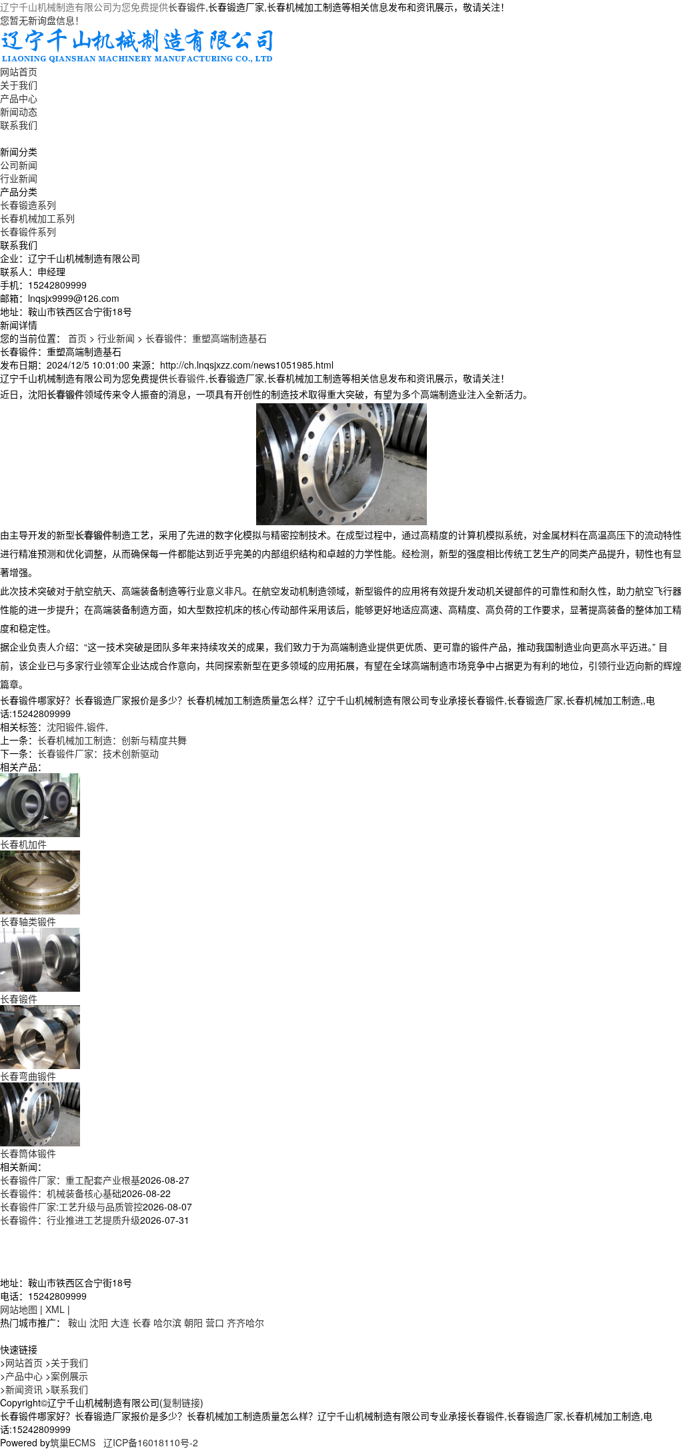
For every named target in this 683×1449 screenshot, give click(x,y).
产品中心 (18, 98)
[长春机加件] (40, 803)
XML (55, 1309)
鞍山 (77, 1322)
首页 (77, 338)
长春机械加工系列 (37, 218)
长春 (141, 1322)
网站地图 (18, 1309)
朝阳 (193, 1322)
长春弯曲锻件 (28, 1075)
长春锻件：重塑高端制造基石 (206, 338)
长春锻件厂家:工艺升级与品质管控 (71, 1206)
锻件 (96, 726)
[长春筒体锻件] (40, 1113)
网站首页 (18, 71)
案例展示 (69, 1375)
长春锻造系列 (28, 204)
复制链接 (181, 1402)
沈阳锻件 (65, 726)
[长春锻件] (40, 958)
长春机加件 (23, 843)
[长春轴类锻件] (40, 881)
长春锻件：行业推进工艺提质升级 (70, 1219)
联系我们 (18, 124)
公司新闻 (18, 164)
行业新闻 (18, 178)
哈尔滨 (167, 1322)
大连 (120, 1322)
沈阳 (98, 1322)
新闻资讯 (24, 1389)
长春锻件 (186, 6)
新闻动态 (18, 111)
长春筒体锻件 (28, 1153)
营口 (214, 1322)
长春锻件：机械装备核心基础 (60, 1193)
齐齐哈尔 (245, 1322)
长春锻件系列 (28, 231)
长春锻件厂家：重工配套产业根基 (70, 1179)
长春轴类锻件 (28, 921)
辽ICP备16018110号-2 (150, 1442)
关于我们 (18, 84)
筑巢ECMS (72, 1442)
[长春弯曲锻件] (40, 1035)
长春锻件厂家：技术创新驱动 (98, 753)
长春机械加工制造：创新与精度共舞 (112, 739)
